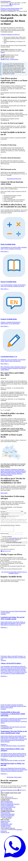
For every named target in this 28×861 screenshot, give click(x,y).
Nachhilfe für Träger (6, 826)
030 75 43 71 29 (9, 797)
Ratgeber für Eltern (5, 821)
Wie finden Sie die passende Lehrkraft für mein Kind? (13, 566)
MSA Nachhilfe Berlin (6, 808)
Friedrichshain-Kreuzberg (10, 472)
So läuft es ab (4, 8)
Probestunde (4, 9)
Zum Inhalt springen (6, 1)
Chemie (2, 369)
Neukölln (18, 472)
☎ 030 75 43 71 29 (14, 4)
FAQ (21, 8)
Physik (23, 368)
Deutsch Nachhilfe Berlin (7, 802)
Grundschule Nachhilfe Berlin (8, 807)
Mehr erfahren (4, 493)
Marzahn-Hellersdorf (17, 473)
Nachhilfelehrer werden (6, 824)
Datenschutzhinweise (14, 538)
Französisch (15, 368)
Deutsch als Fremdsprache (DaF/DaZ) (10, 804)
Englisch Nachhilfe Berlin (7, 805)
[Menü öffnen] (1, 7)
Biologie (7, 369)
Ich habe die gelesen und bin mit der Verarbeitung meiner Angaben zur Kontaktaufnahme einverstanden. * (14, 539)
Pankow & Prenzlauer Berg (7, 471)
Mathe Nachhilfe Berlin (6, 801)
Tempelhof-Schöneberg (20, 471)
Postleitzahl (10, 516)
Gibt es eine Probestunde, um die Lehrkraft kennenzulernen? (12, 564)
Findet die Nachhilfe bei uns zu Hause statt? (12, 557)
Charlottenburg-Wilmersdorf (17, 469)
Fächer (9, 8)
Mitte (2, 472)
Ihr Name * (3, 511)
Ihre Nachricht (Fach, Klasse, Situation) (10, 525)
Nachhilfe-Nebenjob (6, 825)
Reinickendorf (4, 475)
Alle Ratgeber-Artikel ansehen (14, 777)
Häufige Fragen (4, 822)
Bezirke (13, 8)
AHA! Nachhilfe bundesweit (8, 828)
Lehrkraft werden (5, 4)
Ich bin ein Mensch (7, 536)
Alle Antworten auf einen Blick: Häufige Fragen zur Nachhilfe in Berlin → (14, 572)
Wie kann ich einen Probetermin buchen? (12, 569)
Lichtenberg (9, 473)
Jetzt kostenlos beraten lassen (14, 178)
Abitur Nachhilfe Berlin (6, 809)
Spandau (10, 475)
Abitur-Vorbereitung (15, 366)
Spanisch (10, 368)
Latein (20, 368)
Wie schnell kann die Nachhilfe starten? (11, 562)
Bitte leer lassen (4, 533)
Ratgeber (17, 8)
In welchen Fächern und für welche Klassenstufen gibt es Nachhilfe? (14, 559)
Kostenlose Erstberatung (13, 9)
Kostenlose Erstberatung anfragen (14, 542)
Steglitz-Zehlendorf (5, 469)
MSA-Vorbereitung (5, 366)
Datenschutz (4, 831)
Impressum (19, 829)
